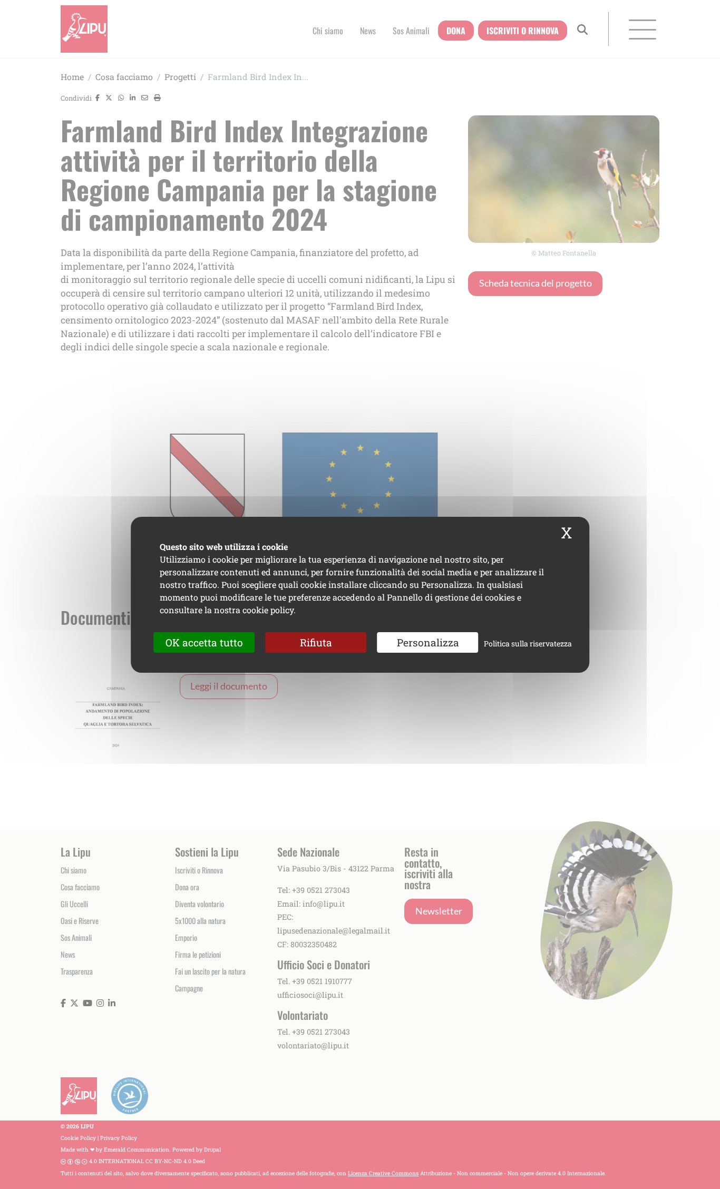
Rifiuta (316, 641)
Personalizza (428, 641)
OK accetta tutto (204, 641)
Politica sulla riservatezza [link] (528, 643)
